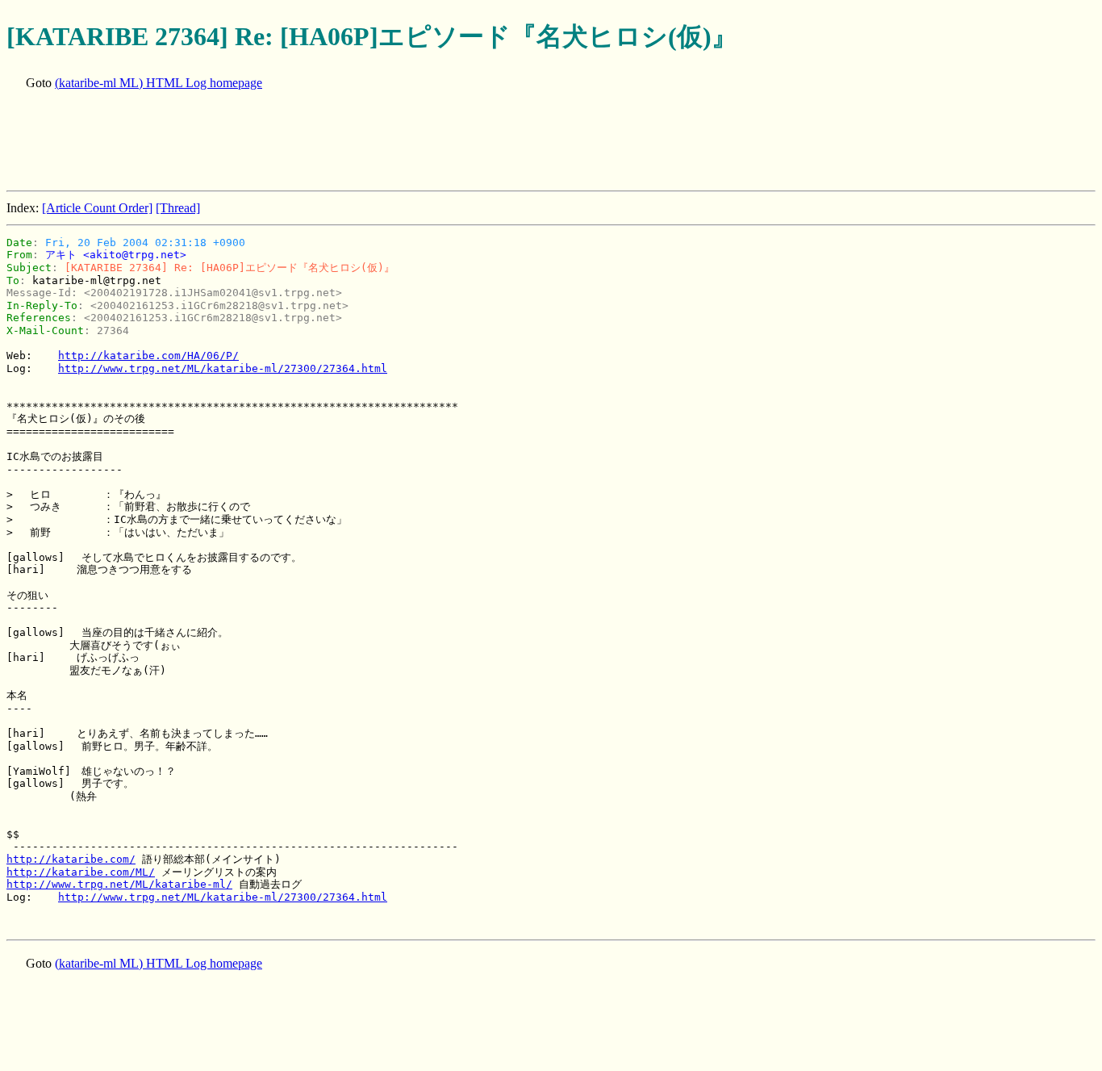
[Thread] (178, 208)
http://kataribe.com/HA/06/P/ (148, 355)
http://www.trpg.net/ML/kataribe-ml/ (119, 884)
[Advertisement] (300, 142)
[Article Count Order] (97, 208)
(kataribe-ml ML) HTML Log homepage (158, 83)
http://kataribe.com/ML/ (80, 872)
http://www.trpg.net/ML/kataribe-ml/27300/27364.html (222, 368)
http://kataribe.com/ (71, 859)
